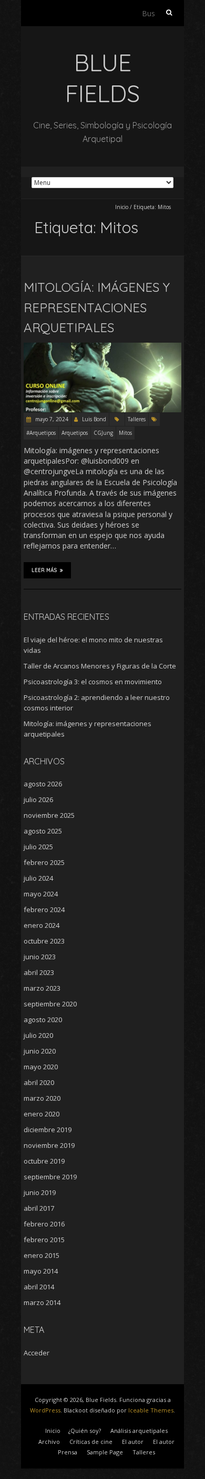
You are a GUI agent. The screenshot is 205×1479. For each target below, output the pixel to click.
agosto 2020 (43, 1019)
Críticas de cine (90, 1441)
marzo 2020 (42, 1098)
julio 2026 (38, 799)
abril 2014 (39, 1286)
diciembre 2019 (47, 1129)
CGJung (103, 432)
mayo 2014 (41, 1271)
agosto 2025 (43, 831)
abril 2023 (39, 972)
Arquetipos (75, 432)
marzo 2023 (42, 988)
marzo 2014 (42, 1302)
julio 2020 (38, 1035)
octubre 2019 (44, 1161)
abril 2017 (39, 1208)
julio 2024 (38, 878)
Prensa (67, 1452)
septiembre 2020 (50, 1004)
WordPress (45, 1410)
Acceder (36, 1352)
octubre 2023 (44, 941)
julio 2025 (38, 846)
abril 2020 (39, 1082)
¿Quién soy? (84, 1430)
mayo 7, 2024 (51, 419)
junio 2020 (40, 1051)
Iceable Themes (150, 1410)
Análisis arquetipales (139, 1430)
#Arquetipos (41, 432)
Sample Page (105, 1452)
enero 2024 (41, 925)
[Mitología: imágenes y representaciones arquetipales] (102, 348)
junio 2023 (40, 956)
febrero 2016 (44, 1224)
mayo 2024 (41, 894)
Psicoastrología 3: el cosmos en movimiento (93, 681)
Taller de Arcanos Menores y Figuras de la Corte (100, 666)
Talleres (137, 419)
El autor (133, 1441)
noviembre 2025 (49, 815)
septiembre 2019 (50, 1176)
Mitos (125, 432)
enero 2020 (41, 1114)
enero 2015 (41, 1255)
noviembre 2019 (49, 1145)
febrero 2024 (44, 909)
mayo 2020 (41, 1066)
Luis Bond (94, 419)
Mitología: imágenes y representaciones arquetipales (97, 307)
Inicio (121, 207)
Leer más (44, 570)
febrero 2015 (44, 1239)
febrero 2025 (44, 862)
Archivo (49, 1441)
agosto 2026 (43, 783)
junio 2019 (40, 1192)
